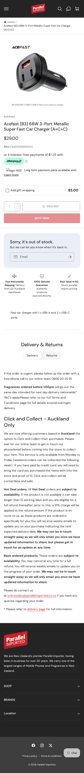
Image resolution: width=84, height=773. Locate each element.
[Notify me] (69, 257)
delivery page (36, 609)
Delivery (32, 355)
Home (10, 22)
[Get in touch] (68, 9)
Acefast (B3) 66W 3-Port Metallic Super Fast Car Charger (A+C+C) (37, 27)
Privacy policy (29, 756)
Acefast (9, 116)
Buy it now (42, 218)
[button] (6, 9)
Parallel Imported (46, 764)
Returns (51, 355)
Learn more (11, 175)
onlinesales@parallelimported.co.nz (31, 596)
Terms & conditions (51, 756)
